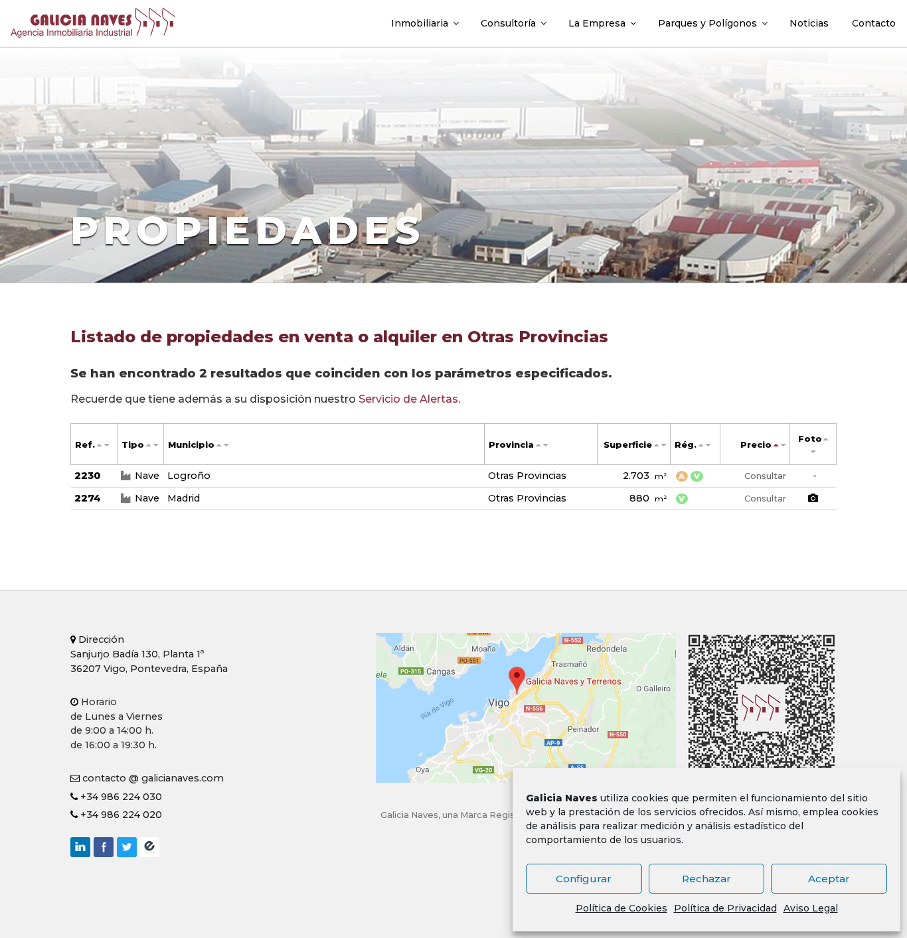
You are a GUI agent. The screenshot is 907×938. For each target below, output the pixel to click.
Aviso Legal (810, 908)
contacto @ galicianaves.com (152, 778)
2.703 (645, 476)
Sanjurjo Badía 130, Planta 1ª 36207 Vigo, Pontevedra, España (149, 654)
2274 (87, 498)
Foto (810, 439)
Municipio (191, 445)
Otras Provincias (527, 476)
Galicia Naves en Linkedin (80, 847)
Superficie (628, 445)
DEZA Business (149, 847)
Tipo (133, 445)
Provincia (511, 445)
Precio (756, 445)
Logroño (188, 476)
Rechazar (706, 878)
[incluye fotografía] (813, 498)
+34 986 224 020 (120, 815)
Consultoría (508, 23)
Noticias (809, 23)
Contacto (874, 23)
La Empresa (596, 23)
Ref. (85, 445)
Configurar (584, 878)
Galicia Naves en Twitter (127, 847)
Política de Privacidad (725, 908)
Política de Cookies (621, 908)
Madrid (183, 498)
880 (648, 498)
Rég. (686, 445)
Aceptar (829, 878)
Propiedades (247, 230)
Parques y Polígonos (707, 23)
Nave (147, 476)
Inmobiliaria (419, 23)
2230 (87, 476)
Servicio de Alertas (408, 399)
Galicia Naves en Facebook (104, 847)
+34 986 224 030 (120, 797)
